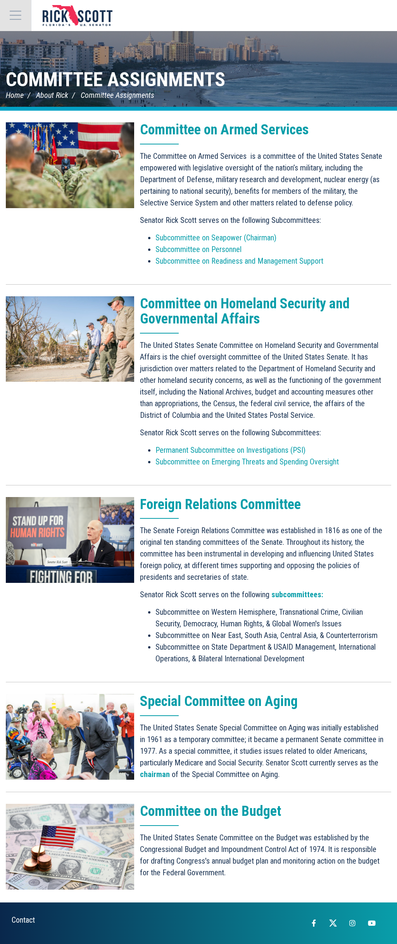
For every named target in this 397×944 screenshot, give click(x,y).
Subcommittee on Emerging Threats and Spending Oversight (247, 461)
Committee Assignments (115, 79)
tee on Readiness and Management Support (256, 261)
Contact (23, 920)
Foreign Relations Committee (220, 504)
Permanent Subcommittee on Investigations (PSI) (230, 450)
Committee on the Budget (210, 811)
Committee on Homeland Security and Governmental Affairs (245, 311)
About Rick (52, 95)
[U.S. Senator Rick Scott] (77, 15)
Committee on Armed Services (224, 130)
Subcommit (172, 261)
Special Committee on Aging (219, 701)
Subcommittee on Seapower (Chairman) (215, 237)
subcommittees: (297, 594)
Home (15, 95)
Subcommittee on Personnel (198, 249)
